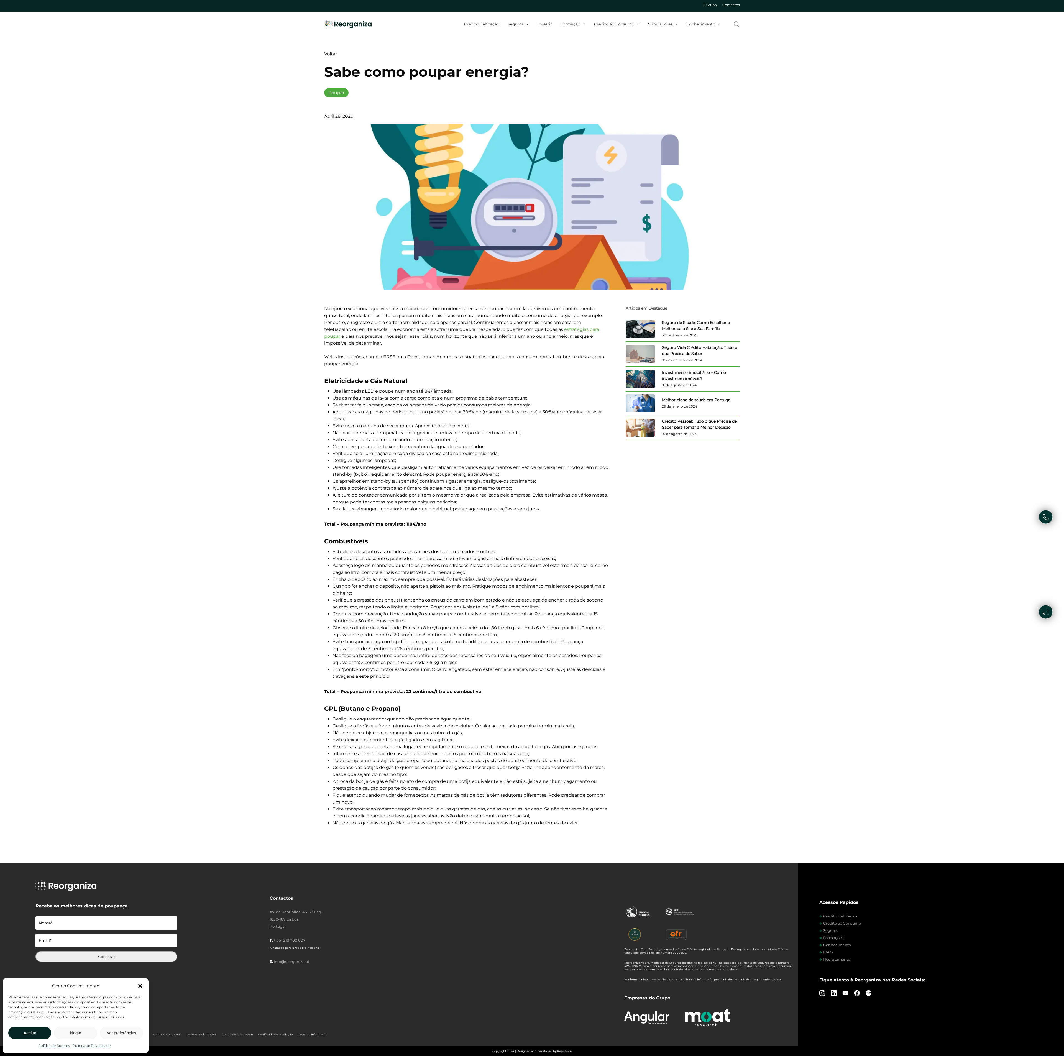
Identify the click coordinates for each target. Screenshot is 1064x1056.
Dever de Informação (312, 1034)
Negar (75, 1033)
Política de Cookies (54, 1046)
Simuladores (660, 24)
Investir (545, 24)
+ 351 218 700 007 (289, 940)
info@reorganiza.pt (291, 961)
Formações (833, 937)
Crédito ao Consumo (614, 24)
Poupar (336, 92)
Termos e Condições (166, 1034)
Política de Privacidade (92, 1046)
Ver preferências (121, 1033)
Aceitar (30, 1033)
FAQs (828, 952)
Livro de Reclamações (201, 1034)
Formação (570, 24)
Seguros (516, 24)
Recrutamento (836, 959)
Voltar (330, 54)
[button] (140, 986)
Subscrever (106, 957)
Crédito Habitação (481, 24)
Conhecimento (700, 24)
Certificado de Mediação (275, 1034)
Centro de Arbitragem (237, 1034)
